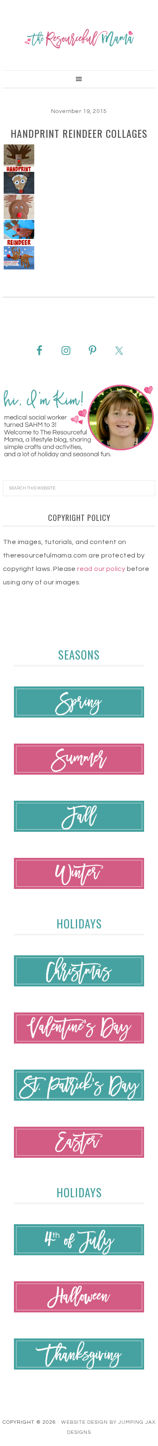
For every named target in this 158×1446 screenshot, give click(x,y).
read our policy (101, 568)
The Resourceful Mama (79, 38)
